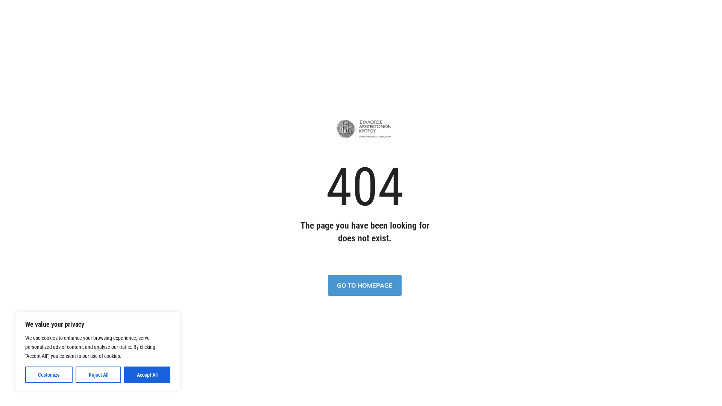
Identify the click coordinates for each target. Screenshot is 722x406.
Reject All (98, 375)
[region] (97, 351)
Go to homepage (365, 285)
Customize (49, 375)
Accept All (147, 375)
